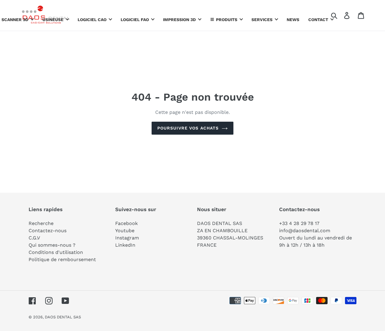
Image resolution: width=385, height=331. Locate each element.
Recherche (41, 223)
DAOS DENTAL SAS (63, 317)
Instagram (127, 238)
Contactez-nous (47, 230)
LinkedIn (125, 245)
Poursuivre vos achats (188, 128)
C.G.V (34, 238)
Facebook (126, 223)
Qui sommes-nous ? (52, 245)
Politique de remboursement (62, 259)
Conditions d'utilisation (56, 252)
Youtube (124, 230)
